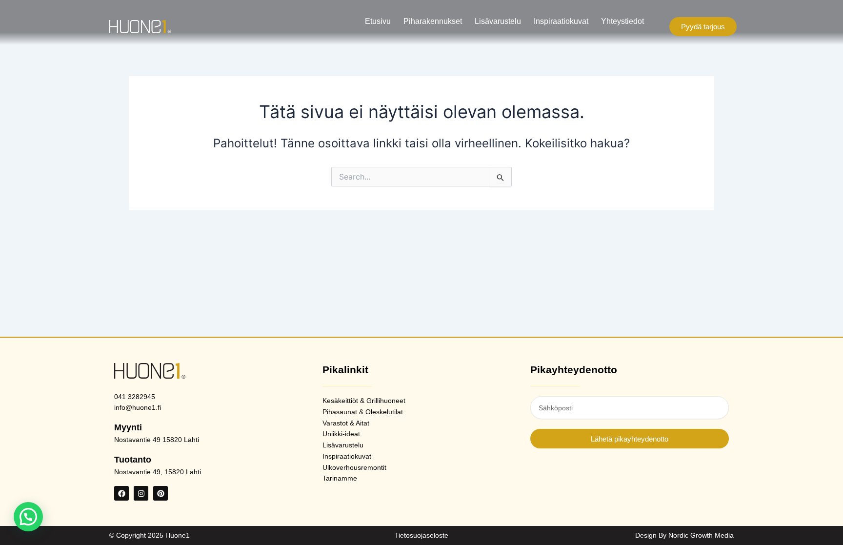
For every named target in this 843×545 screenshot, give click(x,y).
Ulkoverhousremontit (354, 467)
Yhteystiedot (622, 21)
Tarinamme (339, 478)
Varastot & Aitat (345, 423)
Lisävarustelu (498, 21)
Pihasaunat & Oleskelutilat (362, 412)
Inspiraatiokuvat (561, 21)
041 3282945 (134, 397)
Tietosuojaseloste (421, 535)
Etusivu (378, 21)
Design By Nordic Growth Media (684, 535)
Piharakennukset (432, 21)
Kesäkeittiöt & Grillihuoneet (363, 400)
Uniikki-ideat (341, 434)
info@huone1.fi (137, 407)
